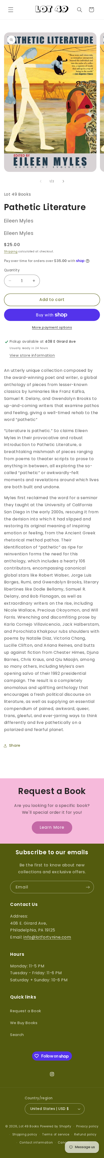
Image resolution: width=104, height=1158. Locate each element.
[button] (10, 9)
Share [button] (14, 745)
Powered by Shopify (55, 1126)
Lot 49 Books (29, 1126)
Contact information (36, 1143)
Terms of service (55, 1134)
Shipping (11, 251)
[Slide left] (40, 181)
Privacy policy (87, 1126)
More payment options (52, 327)
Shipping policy (24, 1134)
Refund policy (85, 1134)
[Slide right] (63, 181)
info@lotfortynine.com (47, 937)
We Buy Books (24, 1022)
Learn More (52, 827)
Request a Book (25, 1010)
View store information (32, 355)
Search (17, 1034)
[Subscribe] (88, 887)
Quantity (12, 270)
